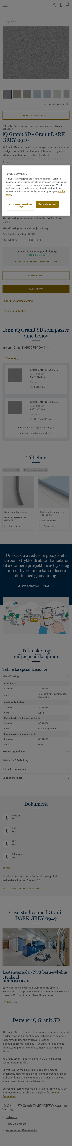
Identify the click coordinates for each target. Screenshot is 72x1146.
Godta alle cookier (47, 204)
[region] (36, 190)
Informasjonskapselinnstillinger (20, 205)
